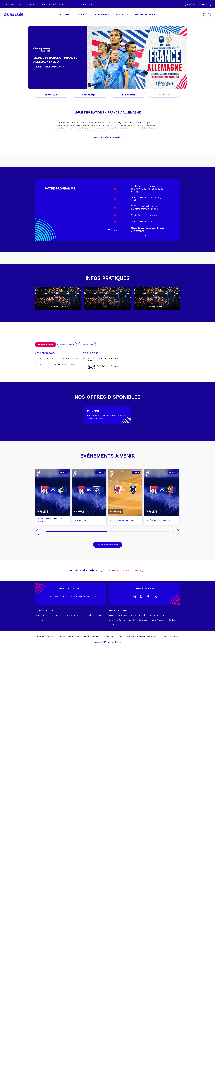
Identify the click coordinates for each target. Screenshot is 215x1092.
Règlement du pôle (113, 636)
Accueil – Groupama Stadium (122, 615)
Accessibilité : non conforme (107, 642)
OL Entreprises (158, 620)
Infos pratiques (90, 95)
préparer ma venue (145, 14)
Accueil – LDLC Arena (149, 615)
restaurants (102, 14)
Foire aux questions (83, 597)
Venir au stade (128, 95)
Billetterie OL (115, 620)
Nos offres (164, 95)
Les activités (88, 615)
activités (83, 14)
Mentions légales (91, 636)
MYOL (111, 625)
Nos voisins (40, 620)
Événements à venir (44, 615)
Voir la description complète (107, 137)
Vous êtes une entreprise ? (198, 4)
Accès (59, 615)
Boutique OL (130, 620)
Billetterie (88, 570)
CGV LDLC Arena (171, 636)
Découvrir (101, 615)
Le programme (52, 95)
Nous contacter (55, 597)
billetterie (65, 14)
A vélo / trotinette (87, 344)
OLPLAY (172, 620)
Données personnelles (68, 636)
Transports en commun (46, 344)
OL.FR (164, 615)
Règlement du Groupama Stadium (142, 636)
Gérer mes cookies (44, 636)
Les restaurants (72, 615)
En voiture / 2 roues (67, 344)
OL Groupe (144, 620)
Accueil (73, 570)
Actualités (122, 14)
